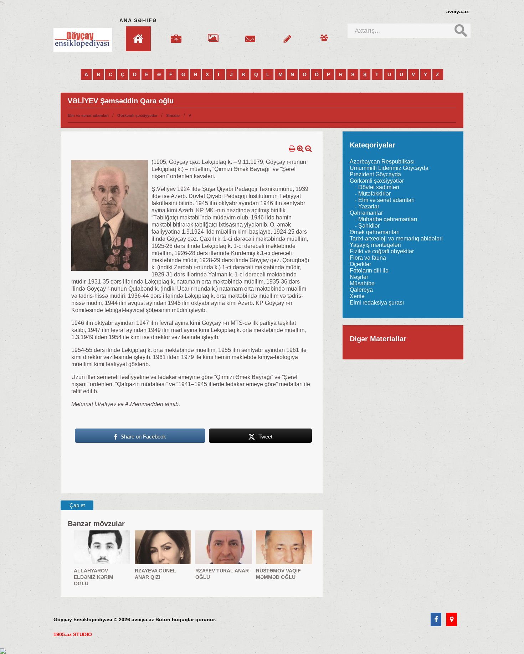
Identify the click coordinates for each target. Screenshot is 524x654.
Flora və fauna (368, 258)
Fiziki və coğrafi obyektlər (382, 251)
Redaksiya (324, 34)
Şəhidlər (369, 226)
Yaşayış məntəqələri (375, 245)
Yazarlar (368, 206)
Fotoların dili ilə (369, 271)
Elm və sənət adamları (88, 115)
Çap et (77, 505)
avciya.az (457, 11)
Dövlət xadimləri (378, 187)
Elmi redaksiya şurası (377, 303)
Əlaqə (250, 34)
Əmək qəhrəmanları (375, 232)
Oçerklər (360, 264)
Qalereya (213, 34)
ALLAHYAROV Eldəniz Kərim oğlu (93, 577)
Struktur (176, 34)
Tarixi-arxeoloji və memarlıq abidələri (396, 238)
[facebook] (436, 620)
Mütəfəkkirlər (374, 194)
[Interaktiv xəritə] (452, 620)
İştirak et (287, 34)
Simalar (173, 115)
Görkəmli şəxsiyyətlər (137, 115)
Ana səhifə (138, 20)
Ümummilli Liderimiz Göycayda (389, 168)
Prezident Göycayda (375, 174)
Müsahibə (362, 283)
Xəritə (357, 296)
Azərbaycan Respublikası (382, 162)
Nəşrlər (359, 277)
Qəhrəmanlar (366, 213)
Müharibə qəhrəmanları (387, 219)
